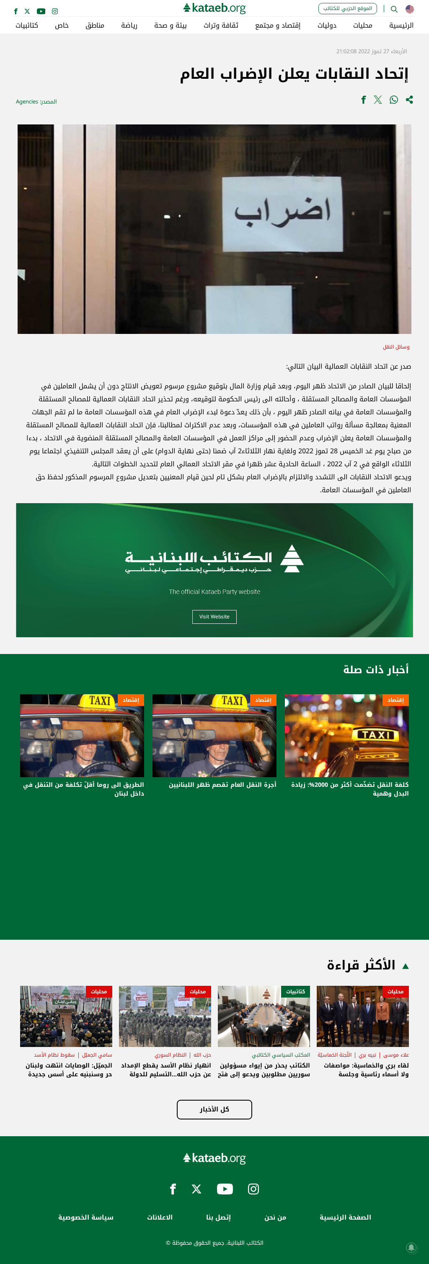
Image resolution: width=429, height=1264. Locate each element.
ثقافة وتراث (221, 25)
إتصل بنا (218, 1218)
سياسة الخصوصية (86, 1218)
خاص (62, 25)
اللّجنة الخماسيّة (334, 1055)
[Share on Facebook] (363, 101)
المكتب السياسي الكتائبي (281, 1055)
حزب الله (202, 1055)
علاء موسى (396, 1055)
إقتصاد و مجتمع (278, 25)
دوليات (327, 25)
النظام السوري (170, 1055)
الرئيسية (401, 25)
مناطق (94, 25)
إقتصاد (396, 700)
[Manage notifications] (411, 1247)
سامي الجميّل (97, 1055)
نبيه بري (367, 1055)
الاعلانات (160, 1218)
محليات (362, 25)
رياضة (129, 25)
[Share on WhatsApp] (394, 101)
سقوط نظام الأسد (54, 1055)
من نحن (275, 1218)
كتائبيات (27, 25)
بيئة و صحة (170, 25)
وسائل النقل (396, 347)
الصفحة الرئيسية (345, 1218)
